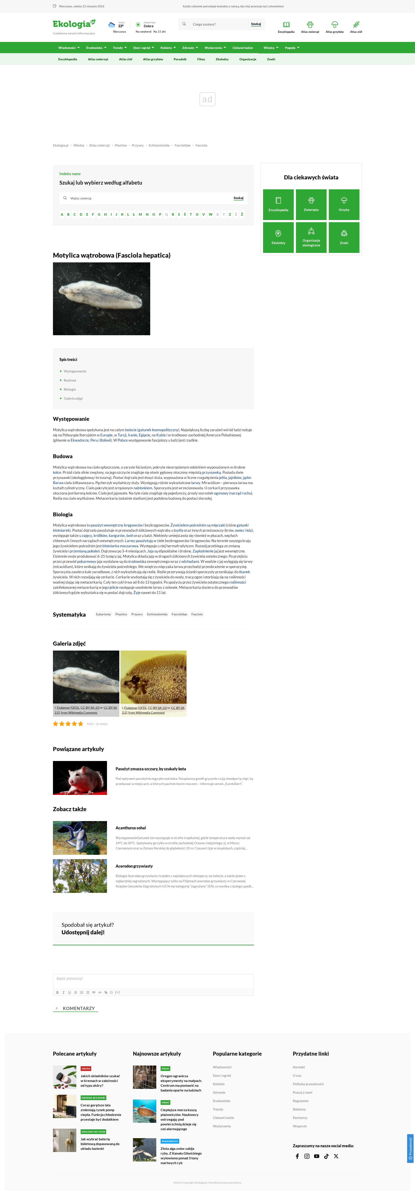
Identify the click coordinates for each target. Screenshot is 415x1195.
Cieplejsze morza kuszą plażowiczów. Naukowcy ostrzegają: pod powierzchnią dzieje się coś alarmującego (180, 1119)
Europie (106, 435)
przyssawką (211, 472)
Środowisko (221, 1101)
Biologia (70, 389)
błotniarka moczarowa (120, 546)
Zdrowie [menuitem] (188, 47)
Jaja (150, 551)
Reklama (299, 1109)
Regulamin (301, 1101)
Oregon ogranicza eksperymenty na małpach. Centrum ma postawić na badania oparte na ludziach (181, 1083)
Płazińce (121, 145)
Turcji (122, 435)
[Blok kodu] (100, 992)
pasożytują (144, 540)
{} (111, 992)
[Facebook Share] (217, 927)
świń (129, 535)
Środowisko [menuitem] (94, 47)
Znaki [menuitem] (271, 59)
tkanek (244, 572)
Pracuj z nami (302, 1092)
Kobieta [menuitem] (166, 47)
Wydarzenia (222, 1126)
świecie (131, 430)
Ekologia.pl (61, 145)
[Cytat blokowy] (94, 992)
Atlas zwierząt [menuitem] (98, 59)
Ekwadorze (80, 440)
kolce (57, 472)
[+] (117, 992)
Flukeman (63, 707)
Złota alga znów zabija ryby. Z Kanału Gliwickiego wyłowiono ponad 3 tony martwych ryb (181, 1155)
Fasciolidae (183, 145)
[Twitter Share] (228, 927)
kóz (249, 530)
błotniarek (61, 530)
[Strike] (76, 992)
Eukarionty (103, 614)
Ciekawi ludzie (223, 1118)
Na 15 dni (159, 31)
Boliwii (105, 440)
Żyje (136, 592)
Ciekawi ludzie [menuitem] (243, 47)
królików (100, 535)
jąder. (247, 477)
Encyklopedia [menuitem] (67, 59)
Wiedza (78, 145)
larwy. (196, 482)
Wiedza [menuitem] (269, 47)
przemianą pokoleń (85, 551)
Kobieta (219, 1084)
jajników (234, 477)
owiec (239, 530)
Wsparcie (300, 1126)
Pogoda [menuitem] (290, 47)
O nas (297, 1075)
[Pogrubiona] (57, 992)
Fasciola (201, 145)
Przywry (138, 145)
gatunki (243, 525)
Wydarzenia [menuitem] (213, 47)
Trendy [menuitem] (118, 47)
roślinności (237, 582)
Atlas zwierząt (99, 145)
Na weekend (143, 31)
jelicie (114, 587)
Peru (94, 440)
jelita (223, 477)
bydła (178, 530)
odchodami (190, 561)
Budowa (70, 380)
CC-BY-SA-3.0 (90, 707)
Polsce (123, 440)
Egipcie (144, 435)
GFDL (75, 707)
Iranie (132, 435)
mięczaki (218, 525)
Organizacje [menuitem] (247, 59)
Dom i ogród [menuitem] (141, 47)
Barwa (58, 482)
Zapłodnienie (203, 551)
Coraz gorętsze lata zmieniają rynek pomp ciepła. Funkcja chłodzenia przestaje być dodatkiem (101, 1112)
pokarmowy (86, 561)
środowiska (137, 561)
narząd (235, 493)
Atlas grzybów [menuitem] (153, 59)
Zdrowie (219, 1092)
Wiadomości (222, 1067)
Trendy (218, 1109)
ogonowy (221, 493)
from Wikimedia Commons (79, 712)
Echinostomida (159, 145)
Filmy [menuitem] (201, 59)
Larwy (130, 540)
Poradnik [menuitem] (180, 59)
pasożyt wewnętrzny (107, 525)
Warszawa (119, 31)
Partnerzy (300, 1118)
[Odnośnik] (106, 992)
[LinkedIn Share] (240, 927)
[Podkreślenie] (70, 992)
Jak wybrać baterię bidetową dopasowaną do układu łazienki (100, 1143)
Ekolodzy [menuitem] (222, 59)
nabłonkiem (143, 488)
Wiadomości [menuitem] (67, 47)
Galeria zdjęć (73, 398)
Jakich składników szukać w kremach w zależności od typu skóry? (100, 1080)
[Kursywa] (64, 992)
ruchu (246, 493)
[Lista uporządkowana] (82, 992)
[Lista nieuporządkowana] (88, 992)
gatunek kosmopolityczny (158, 430)
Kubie (161, 435)
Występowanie (75, 371)
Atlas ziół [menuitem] (125, 59)
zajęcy (87, 535)
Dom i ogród (222, 1075)
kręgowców (133, 525)
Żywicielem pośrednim (188, 525)
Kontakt (299, 1067)
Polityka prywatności (308, 1084)
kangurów (117, 535)
